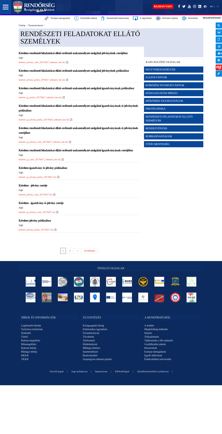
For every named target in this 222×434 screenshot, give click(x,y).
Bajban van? (163, 6)
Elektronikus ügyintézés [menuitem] (219, 32)
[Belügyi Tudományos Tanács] (47, 282)
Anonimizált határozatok (116, 18)
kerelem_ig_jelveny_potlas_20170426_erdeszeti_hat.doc (44, 119)
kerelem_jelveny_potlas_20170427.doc (36, 230)
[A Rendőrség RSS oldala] (199, 7)
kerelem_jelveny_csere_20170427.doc (36, 194)
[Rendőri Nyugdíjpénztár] (63, 297)
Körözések (192, 18)
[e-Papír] (111, 282)
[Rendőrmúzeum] (95, 282)
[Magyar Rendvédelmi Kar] (47, 297)
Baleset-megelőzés (30, 340)
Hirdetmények (90, 344)
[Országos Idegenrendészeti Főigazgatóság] (79, 282)
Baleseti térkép (28, 348)
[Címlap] (34, 7)
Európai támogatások (59, 18)
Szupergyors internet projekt (97, 359)
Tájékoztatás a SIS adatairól (158, 340)
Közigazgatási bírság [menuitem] (162, 93)
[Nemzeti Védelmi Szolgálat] (191, 297)
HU (217, 6)
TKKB (24, 359)
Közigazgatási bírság (93, 325)
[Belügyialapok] (159, 282)
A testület (149, 325)
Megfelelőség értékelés (156, 329)
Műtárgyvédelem (91, 348)
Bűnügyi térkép (29, 351)
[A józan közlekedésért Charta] (159, 297)
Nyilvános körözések (32, 329)
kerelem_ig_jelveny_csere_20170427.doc (37, 212)
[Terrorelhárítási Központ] (143, 282)
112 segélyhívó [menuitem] (219, 67)
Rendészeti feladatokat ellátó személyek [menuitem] (169, 118)
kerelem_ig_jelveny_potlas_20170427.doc (38, 177)
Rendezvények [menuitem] (156, 128)
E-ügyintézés (145, 18)
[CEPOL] (31, 297)
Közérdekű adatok (87, 18)
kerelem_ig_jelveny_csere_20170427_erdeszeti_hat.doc (43, 142)
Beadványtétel (90, 355)
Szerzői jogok (57, 371)
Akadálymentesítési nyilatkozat (153, 371)
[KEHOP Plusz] (31, 282)
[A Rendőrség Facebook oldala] (178, 7)
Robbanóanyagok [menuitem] (159, 136)
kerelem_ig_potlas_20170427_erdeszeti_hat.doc (40, 97)
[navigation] (219, 51)
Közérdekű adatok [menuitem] (219, 60)
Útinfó (24, 336)
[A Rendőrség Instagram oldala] (193, 7)
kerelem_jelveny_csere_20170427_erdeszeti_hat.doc (42, 62)
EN (211, 6)
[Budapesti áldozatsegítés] (191, 282)
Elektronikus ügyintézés (95, 329)
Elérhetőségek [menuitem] (219, 47)
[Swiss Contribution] (127, 297)
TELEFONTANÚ (212, 18)
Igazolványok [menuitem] (156, 77)
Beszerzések (150, 348)
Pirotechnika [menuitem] (156, 108)
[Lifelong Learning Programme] (111, 297)
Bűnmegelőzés (28, 344)
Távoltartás (88, 336)
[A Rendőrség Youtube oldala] (188, 7)
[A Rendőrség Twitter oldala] (183, 7)
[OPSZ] (79, 297)
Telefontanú (89, 340)
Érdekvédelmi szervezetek (157, 359)
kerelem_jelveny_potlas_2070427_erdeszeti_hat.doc (42, 80)
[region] (111, 323)
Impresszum (101, 371)
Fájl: (21, 58)
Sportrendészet (90, 351)
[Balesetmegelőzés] (175, 297)
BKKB (25, 355)
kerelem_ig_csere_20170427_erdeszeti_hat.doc (40, 159)
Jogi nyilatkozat (79, 371)
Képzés (148, 333)
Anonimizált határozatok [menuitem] (219, 39)
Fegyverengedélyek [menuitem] (161, 69)
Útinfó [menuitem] (219, 53)
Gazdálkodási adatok (155, 344)
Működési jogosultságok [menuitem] (164, 100)
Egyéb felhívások (153, 355)
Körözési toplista (169, 18)
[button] (5, 7)
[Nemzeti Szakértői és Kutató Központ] (127, 282)
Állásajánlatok (151, 336)
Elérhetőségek (122, 371)
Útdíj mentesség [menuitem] (158, 144)
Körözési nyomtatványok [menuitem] (165, 85)
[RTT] (175, 282)
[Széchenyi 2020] (95, 297)
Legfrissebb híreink (31, 325)
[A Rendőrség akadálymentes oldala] (204, 7)
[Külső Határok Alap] (143, 297)
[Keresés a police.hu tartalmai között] (219, 25)
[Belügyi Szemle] (63, 282)
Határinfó (26, 333)
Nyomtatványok (91, 333)
